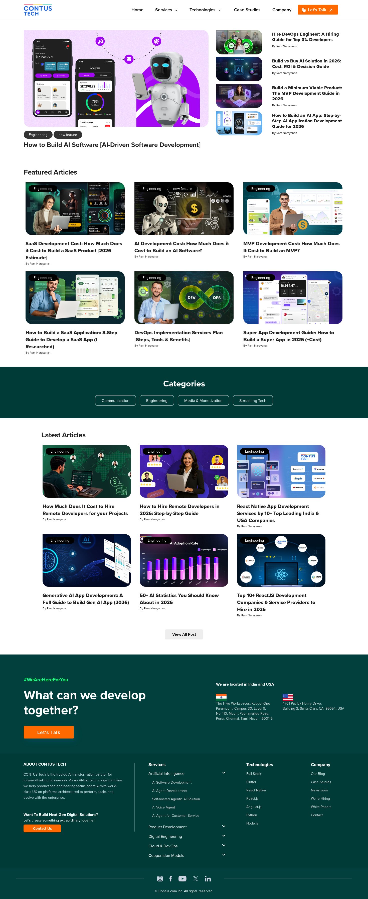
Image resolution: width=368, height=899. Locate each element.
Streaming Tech (252, 400)
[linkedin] (208, 878)
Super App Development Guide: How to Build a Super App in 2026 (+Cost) (288, 336)
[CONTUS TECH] (38, 9)
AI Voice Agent (163, 807)
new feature (68, 134)
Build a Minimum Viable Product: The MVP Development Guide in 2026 (307, 93)
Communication (115, 400)
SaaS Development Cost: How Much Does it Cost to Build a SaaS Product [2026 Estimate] (74, 250)
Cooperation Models (166, 855)
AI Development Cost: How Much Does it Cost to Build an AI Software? (181, 247)
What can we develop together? (85, 702)
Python (251, 815)
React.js (252, 798)
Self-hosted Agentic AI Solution (176, 798)
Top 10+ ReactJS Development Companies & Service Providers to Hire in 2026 (276, 602)
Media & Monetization (203, 400)
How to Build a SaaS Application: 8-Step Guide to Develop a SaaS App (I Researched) (71, 339)
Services (163, 10)
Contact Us (42, 828)
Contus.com (167, 890)
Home (137, 10)
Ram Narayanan (286, 46)
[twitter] (196, 878)
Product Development (167, 827)
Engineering (38, 134)
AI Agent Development (169, 790)
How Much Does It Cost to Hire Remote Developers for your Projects (85, 510)
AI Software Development (172, 782)
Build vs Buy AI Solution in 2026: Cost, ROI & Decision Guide (306, 63)
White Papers (321, 806)
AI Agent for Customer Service (175, 815)
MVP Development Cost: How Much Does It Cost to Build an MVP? (291, 247)
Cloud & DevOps (162, 846)
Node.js (252, 823)
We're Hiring (320, 798)
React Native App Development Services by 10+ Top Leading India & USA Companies (278, 513)
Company (281, 10)
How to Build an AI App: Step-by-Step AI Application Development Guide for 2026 (307, 121)
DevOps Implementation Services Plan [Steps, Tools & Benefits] (178, 336)
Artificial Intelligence (166, 773)
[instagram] (160, 878)
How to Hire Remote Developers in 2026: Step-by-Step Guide (180, 510)
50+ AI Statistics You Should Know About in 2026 (179, 599)
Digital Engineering (165, 836)
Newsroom (319, 790)
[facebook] (170, 878)
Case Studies (247, 10)
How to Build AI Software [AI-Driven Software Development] (112, 144)
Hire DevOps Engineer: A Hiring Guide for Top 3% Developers (305, 36)
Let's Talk (317, 10)
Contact (317, 815)
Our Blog (318, 773)
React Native (256, 790)
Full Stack (253, 773)
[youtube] (182, 878)
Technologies (203, 10)
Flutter (251, 781)
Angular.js (254, 806)
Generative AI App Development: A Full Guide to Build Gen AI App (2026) (86, 599)
